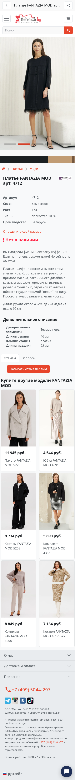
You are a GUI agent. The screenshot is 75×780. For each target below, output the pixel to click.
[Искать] (68, 30)
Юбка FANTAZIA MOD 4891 (54, 462)
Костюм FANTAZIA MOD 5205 (18, 546)
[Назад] (6, 5)
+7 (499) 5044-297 (31, 689)
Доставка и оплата (20, 666)
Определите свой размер (22, 231)
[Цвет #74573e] (73, 159)
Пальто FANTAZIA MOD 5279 (17, 462)
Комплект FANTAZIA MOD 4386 (54, 548)
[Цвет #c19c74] (60, 159)
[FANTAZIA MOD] (65, 178)
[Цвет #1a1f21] (24, 159)
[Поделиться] (68, 5)
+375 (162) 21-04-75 (51, 742)
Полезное (12, 676)
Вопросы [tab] (28, 358)
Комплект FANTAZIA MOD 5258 (16, 636)
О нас (8, 655)
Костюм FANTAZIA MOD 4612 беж (56, 633)
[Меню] (6, 18)
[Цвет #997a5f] (74, 159)
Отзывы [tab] (10, 358)
